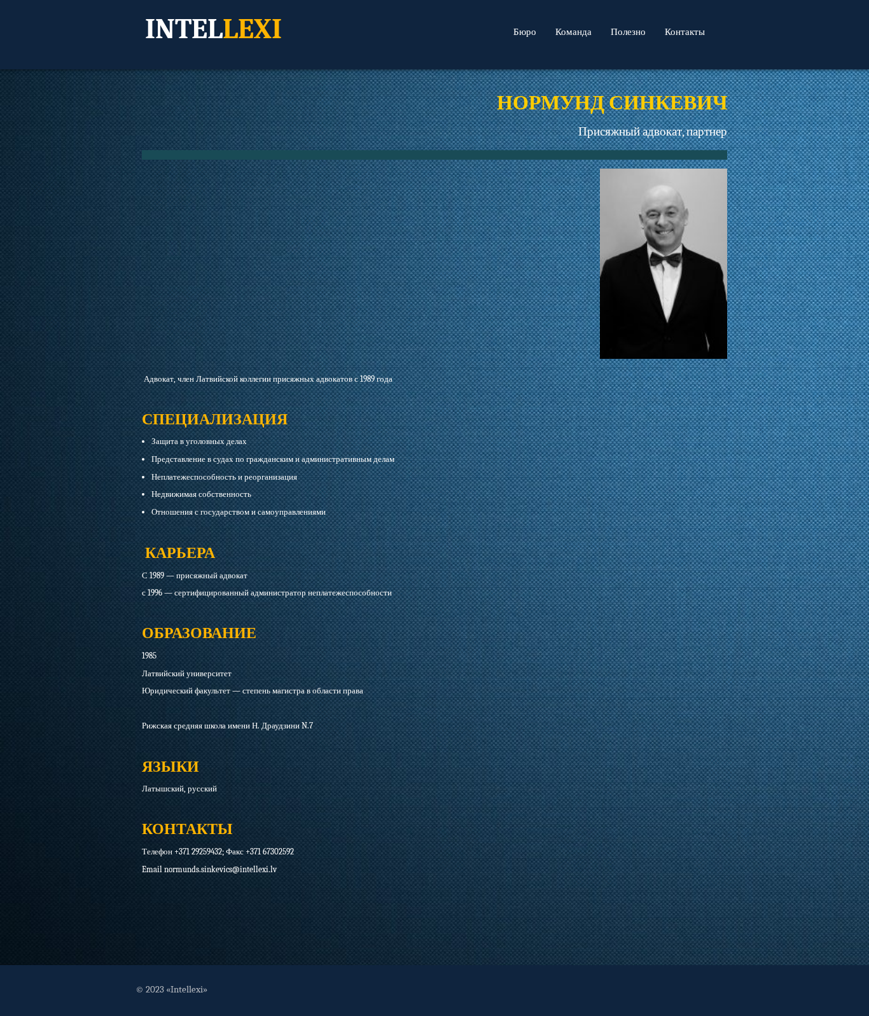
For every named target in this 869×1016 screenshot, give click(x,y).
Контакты (685, 32)
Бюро (524, 32)
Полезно (628, 32)
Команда (573, 32)
